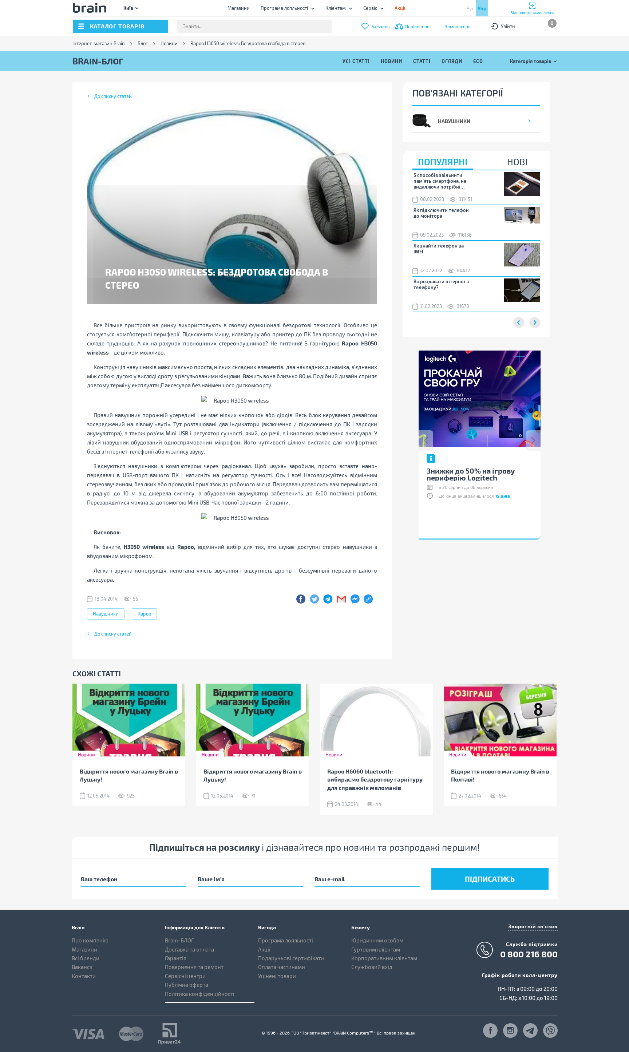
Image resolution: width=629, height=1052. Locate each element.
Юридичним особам (377, 940)
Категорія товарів (530, 61)
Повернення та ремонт (194, 967)
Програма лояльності (284, 8)
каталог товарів (117, 26)
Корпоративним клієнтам (384, 958)
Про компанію (90, 940)
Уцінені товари (277, 976)
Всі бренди (85, 958)
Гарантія (175, 958)
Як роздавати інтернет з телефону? (442, 284)
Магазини (239, 8)
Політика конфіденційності (199, 993)
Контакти (84, 976)
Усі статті (356, 61)
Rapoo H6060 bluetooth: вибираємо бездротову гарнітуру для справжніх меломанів (375, 779)
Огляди (452, 61)
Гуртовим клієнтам (375, 949)
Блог (143, 43)
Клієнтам (335, 8)
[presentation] (426, 440)
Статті (422, 61)
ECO (478, 61)
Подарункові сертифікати (291, 958)
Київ (128, 8)
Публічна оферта (186, 984)
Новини (169, 43)
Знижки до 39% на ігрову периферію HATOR (534, 474)
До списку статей (113, 96)
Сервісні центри (185, 976)
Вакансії (82, 967)
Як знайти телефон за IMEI (439, 248)
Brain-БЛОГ (179, 940)
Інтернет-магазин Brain (98, 43)
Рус (470, 8)
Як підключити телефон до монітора (441, 213)
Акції (264, 949)
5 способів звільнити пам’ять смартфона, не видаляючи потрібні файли (440, 181)
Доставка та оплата (189, 949)
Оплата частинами (281, 967)
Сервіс (370, 8)
